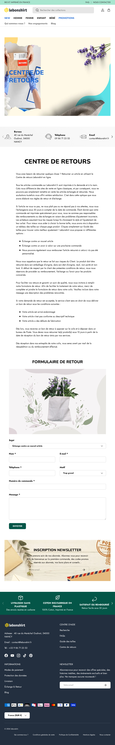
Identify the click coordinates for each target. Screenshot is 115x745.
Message (13, 494)
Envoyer (17, 526)
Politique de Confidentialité (69, 734)
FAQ (87, 2)
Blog (53, 23)
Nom (11, 453)
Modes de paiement (13, 669)
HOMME (17, 18)
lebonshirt (14, 729)
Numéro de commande (21, 481)
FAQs (62, 635)
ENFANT (41, 18)
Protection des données (15, 675)
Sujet (11, 440)
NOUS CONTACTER (102, 2)
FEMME (30, 18)
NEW (7, 18)
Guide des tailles (67, 641)
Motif (62, 467)
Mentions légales (89, 734)
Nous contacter (105, 734)
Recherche (65, 630)
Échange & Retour (13, 686)
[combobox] (63, 10)
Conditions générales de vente (44, 734)
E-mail (63, 453)
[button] (109, 10)
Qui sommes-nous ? (14, 23)
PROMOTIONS (66, 18)
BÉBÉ (52, 18)
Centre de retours (68, 647)
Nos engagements (38, 23)
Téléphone (14, 467)
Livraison (8, 681)
